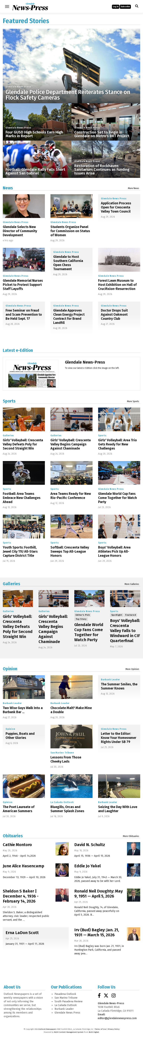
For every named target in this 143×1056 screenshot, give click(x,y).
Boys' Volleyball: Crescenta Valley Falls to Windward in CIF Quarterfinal (125, 630)
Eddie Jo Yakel (87, 865)
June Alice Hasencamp (23, 865)
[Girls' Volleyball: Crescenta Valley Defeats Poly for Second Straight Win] (24, 419)
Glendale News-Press (85, 362)
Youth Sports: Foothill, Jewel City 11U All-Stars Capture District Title (20, 551)
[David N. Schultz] (133, 848)
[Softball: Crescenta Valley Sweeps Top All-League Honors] (71, 526)
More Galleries (132, 584)
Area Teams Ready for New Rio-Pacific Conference (70, 496)
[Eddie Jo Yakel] (133, 870)
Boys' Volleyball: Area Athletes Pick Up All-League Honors (114, 551)
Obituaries (13, 835)
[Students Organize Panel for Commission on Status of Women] (71, 206)
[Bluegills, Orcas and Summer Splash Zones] (71, 786)
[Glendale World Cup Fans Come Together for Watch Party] (119, 473)
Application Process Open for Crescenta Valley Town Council (116, 207)
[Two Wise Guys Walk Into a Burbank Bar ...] (24, 687)
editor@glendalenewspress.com (117, 1018)
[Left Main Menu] (7, 7)
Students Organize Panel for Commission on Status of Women (70, 231)
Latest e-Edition (18, 350)
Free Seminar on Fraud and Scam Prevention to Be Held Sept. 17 (24, 314)
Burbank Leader (12, 703)
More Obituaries (131, 836)
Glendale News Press (18, 86)
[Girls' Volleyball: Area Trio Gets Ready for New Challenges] (119, 419)
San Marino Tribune (62, 752)
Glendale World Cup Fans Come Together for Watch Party (117, 498)
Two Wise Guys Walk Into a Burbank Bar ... (23, 710)
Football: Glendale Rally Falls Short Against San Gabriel (35, 171)
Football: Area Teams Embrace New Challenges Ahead (21, 498)
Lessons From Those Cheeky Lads (65, 759)
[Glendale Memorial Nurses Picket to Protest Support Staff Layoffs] (24, 259)
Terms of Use (100, 1029)
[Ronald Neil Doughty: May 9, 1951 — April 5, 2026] (133, 895)
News (8, 188)
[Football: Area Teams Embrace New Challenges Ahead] (24, 473)
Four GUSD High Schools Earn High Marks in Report (34, 134)
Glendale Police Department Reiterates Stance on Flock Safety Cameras (68, 95)
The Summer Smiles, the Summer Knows (119, 686)
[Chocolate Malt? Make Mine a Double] (71, 687)
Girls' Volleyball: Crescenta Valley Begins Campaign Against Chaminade (70, 444)
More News (133, 188)
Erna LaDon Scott (22, 932)
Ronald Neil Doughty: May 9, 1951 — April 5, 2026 (98, 894)
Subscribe (125, 7)
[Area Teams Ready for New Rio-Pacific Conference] (71, 473)
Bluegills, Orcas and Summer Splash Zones (67, 809)
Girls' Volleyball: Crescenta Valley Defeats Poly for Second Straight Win (23, 444)
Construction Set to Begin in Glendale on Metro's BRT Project (101, 134)
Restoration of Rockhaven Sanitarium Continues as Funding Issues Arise (101, 169)
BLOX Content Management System (68, 1032)
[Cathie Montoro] (62, 848)
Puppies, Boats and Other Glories (20, 736)
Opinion (10, 668)
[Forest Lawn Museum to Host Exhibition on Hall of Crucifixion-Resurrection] (119, 259)
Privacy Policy (114, 1029)
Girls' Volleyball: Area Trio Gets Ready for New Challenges (117, 444)
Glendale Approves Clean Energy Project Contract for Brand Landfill (69, 316)
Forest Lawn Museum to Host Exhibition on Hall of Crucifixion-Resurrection (117, 285)
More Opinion (132, 669)
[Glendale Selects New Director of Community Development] (24, 206)
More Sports (133, 401)
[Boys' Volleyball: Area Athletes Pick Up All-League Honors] (119, 526)
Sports (10, 165)
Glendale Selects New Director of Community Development (20, 231)
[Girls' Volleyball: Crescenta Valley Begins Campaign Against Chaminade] (71, 419)
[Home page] (30, 6)
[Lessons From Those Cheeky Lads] (71, 736)
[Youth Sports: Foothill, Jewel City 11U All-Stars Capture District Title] (24, 526)
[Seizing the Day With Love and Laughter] (119, 786)
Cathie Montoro (17, 844)
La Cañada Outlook (62, 802)
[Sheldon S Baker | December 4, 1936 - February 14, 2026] (62, 895)
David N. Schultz (89, 844)
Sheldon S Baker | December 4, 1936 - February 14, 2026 (21, 896)
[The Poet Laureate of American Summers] (24, 786)
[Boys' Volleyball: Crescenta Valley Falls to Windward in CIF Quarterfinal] (125, 598)
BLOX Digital (94, 1032)
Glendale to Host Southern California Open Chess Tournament (68, 263)
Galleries (8, 435)
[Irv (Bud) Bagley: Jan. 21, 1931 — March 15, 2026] (133, 934)
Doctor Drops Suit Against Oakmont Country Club (114, 314)
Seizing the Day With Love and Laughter (117, 809)
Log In (115, 7)
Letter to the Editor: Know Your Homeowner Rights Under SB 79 (118, 738)
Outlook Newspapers (47, 1029)
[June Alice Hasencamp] (62, 870)
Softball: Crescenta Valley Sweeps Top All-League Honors (69, 551)
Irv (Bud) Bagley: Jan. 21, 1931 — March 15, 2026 (96, 932)
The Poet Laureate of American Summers (18, 809)
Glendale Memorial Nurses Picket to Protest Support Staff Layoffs (23, 285)
